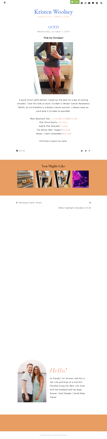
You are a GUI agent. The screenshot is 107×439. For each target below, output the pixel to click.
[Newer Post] (43, 203)
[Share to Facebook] (82, 150)
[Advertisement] (38, 422)
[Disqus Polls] (53, 245)
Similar (63, 118)
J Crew (55, 118)
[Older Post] (87, 203)
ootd (22, 150)
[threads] (93, 3)
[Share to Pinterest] (89, 150)
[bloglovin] (97, 3)
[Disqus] (53, 314)
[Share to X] (85, 150)
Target (64, 126)
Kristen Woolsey (53, 11)
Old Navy (63, 122)
